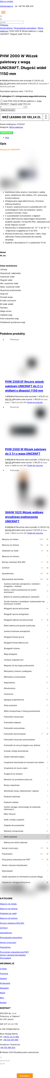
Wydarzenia (5, 983)
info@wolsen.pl (6, 6)
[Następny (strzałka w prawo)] (4, 1063)
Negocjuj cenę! (6, 133)
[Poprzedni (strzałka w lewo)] (1, 1063)
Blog (2, 998)
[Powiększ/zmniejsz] (1, 1060)
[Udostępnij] (6, 1060)
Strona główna (6, 28)
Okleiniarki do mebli (8, 913)
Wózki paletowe (16, 127)
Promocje (4, 973)
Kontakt (3, 1002)
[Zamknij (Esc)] (9, 1060)
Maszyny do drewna (8, 909)
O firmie (3, 969)
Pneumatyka (5, 947)
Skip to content (6, 1)
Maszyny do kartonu (9, 918)
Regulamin (4, 988)
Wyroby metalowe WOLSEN (12, 923)
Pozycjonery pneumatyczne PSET (14, 952)
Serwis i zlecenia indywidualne (13, 955)
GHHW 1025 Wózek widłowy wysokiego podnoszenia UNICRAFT (24, 517)
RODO (2, 993)
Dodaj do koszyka (7, 110)
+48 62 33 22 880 (11, 1037)
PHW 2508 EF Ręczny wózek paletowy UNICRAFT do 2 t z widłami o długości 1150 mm (24, 386)
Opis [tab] (7, 137)
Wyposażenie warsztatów (25, 28)
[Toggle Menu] (3, 12)
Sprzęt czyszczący (8, 942)
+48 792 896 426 (7, 1047)
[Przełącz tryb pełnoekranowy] (4, 1060)
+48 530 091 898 (10, 1040)
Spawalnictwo (6, 933)
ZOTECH (4, 928)
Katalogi (3, 978)
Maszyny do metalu (8, 904)
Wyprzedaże (5, 958)
